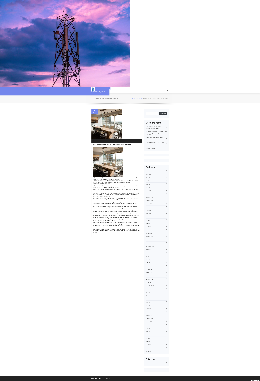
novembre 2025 (149, 200)
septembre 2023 (150, 285)
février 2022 (149, 348)
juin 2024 (148, 256)
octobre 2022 (149, 321)
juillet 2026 (148, 174)
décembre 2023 (149, 276)
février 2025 (149, 230)
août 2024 (148, 249)
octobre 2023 (149, 282)
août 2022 (148, 328)
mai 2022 (148, 338)
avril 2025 (148, 223)
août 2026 (148, 171)
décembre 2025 (149, 197)
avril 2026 (148, 184)
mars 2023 (148, 305)
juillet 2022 (148, 331)
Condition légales (149, 90)
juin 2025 (148, 217)
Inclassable (139, 98)
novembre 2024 (149, 239)
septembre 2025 (150, 207)
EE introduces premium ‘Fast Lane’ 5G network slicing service (155, 138)
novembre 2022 (149, 318)
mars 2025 (148, 226)
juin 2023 (148, 295)
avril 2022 (148, 341)
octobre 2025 (149, 203)
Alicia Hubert (96, 141)
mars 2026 (148, 187)
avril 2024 (148, 262)
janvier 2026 (149, 194)
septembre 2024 (150, 246)
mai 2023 (148, 299)
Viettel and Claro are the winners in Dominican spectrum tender (154, 127)
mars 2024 (148, 266)
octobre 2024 (149, 243)
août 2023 (148, 289)
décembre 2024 (149, 236)
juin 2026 (148, 177)
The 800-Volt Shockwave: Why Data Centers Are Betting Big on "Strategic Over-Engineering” (156, 133)
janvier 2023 (149, 312)
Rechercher (148, 110)
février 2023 (149, 308)
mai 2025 (148, 220)
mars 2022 (148, 344)
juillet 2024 (148, 253)
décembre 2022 (149, 315)
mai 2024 (148, 259)
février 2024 (149, 269)
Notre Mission (160, 90)
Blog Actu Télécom (137, 90)
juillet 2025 (148, 213)
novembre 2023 (149, 279)
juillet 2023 (148, 292)
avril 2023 (148, 302)
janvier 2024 (149, 272)
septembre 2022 (150, 325)
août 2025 (148, 210)
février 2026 (149, 190)
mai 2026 (148, 180)
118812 (128, 90)
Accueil (133, 98)
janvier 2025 (149, 233)
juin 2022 (148, 335)
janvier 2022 (149, 351)
